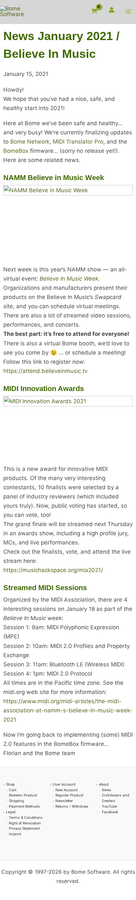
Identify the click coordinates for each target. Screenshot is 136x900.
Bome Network (30, 141)
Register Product (69, 795)
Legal (11, 812)
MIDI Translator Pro (78, 141)
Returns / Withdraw (71, 806)
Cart (12, 790)
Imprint (15, 834)
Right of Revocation (25, 823)
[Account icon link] (112, 10)
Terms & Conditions (26, 818)
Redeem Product (23, 795)
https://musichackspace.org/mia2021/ (53, 570)
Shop (10, 784)
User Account (63, 784)
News (106, 790)
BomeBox (15, 151)
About (104, 784)
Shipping (16, 801)
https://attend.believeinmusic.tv (45, 371)
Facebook (110, 812)
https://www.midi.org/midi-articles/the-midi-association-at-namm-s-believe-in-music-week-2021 (67, 710)
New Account (66, 790)
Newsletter (64, 801)
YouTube (109, 806)
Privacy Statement (24, 828)
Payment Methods (24, 806)
